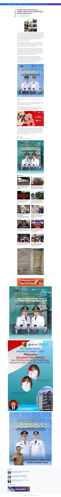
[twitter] (15, 13)
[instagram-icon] (9, 484)
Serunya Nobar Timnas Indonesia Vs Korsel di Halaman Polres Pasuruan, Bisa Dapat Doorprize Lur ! (23, 201)
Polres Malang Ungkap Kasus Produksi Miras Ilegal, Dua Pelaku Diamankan (23, 244)
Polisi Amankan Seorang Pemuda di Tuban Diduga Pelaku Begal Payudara (23, 230)
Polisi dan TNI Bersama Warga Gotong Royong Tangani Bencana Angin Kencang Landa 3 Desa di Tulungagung (37, 201)
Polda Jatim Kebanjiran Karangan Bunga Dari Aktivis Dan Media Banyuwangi (22, 187)
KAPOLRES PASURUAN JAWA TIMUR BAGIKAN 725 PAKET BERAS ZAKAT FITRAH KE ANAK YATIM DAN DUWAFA (37, 187)
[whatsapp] (15, 15)
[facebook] (15, 11)
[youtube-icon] (11, 484)
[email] (15, 16)
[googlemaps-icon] (14, 484)
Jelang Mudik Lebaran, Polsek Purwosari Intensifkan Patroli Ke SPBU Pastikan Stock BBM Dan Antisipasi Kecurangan (37, 216)
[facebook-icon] (8, 484)
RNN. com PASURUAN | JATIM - (22, 32)
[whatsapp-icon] (13, 484)
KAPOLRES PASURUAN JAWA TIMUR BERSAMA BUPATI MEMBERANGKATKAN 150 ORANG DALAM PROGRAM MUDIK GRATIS (23, 216)
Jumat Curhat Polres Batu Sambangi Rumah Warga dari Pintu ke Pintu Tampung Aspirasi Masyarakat (37, 244)
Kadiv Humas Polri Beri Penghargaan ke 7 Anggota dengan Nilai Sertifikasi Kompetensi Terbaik (37, 230)
